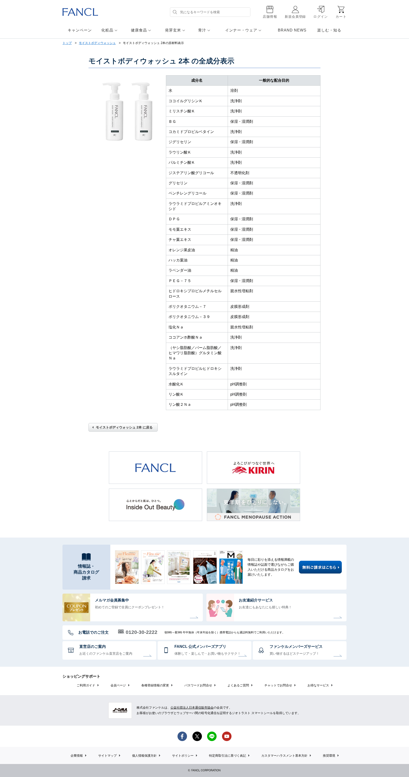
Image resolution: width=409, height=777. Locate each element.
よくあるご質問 (238, 685)
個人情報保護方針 (144, 755)
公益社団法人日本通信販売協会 (191, 707)
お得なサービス (318, 685)
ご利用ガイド (86, 685)
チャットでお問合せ (278, 685)
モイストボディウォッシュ (97, 43)
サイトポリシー (183, 755)
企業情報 (77, 755)
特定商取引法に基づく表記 (227, 755)
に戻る (124, 427)
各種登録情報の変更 (155, 685)
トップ (67, 43)
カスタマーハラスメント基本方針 (284, 755)
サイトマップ (107, 755)
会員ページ (118, 685)
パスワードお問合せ (198, 685)
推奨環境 (329, 755)
